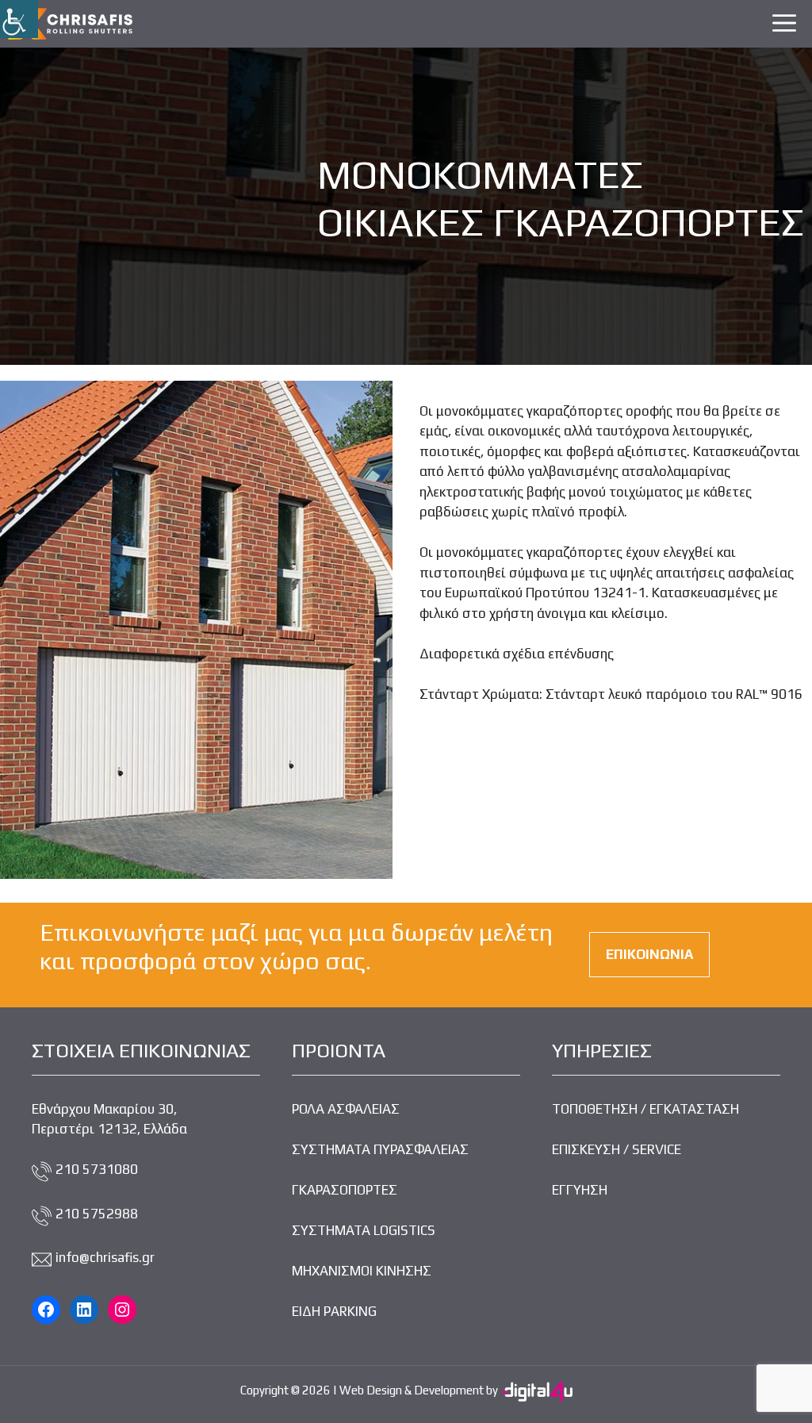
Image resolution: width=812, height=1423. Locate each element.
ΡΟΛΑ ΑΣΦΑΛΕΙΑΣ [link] (346, 1109)
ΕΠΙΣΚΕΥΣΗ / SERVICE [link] (616, 1149)
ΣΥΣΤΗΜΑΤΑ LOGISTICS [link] (363, 1230)
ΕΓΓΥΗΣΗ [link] (579, 1190)
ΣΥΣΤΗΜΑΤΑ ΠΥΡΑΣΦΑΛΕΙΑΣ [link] (380, 1149)
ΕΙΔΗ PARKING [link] (334, 1311)
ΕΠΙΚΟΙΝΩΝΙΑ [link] (649, 954)
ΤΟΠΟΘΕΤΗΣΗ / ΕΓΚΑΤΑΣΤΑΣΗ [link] (645, 1109)
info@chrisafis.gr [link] (105, 1257)
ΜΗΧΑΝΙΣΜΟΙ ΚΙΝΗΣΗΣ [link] (361, 1271)
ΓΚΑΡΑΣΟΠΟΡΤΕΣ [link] (344, 1190)
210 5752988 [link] (97, 1214)
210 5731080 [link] (97, 1169)
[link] (19, 19)
